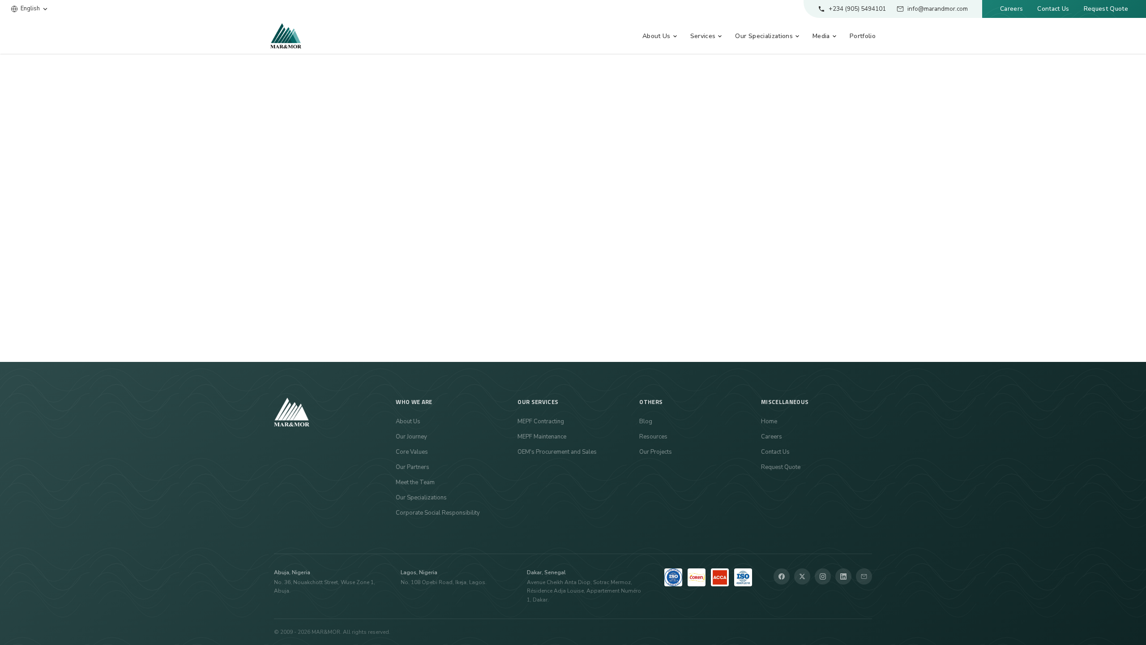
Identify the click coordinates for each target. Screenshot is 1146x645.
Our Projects (655, 452)
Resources (653, 437)
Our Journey (411, 437)
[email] (864, 576)
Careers (1011, 8)
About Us (408, 421)
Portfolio (863, 36)
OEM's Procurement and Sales (557, 452)
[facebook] (782, 576)
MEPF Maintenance (541, 437)
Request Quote (1106, 8)
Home (769, 421)
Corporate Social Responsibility (438, 513)
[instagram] (823, 576)
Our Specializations (421, 498)
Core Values (412, 452)
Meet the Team (415, 482)
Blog (645, 421)
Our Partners (412, 467)
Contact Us (1053, 8)
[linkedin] (843, 576)
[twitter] (802, 576)
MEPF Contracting (540, 421)
